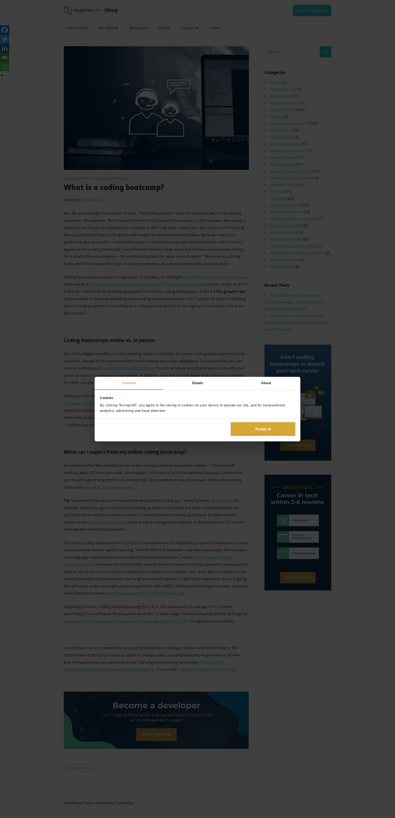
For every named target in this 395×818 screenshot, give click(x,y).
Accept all (263, 429)
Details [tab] (197, 383)
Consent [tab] (129, 383)
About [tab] (266, 383)
